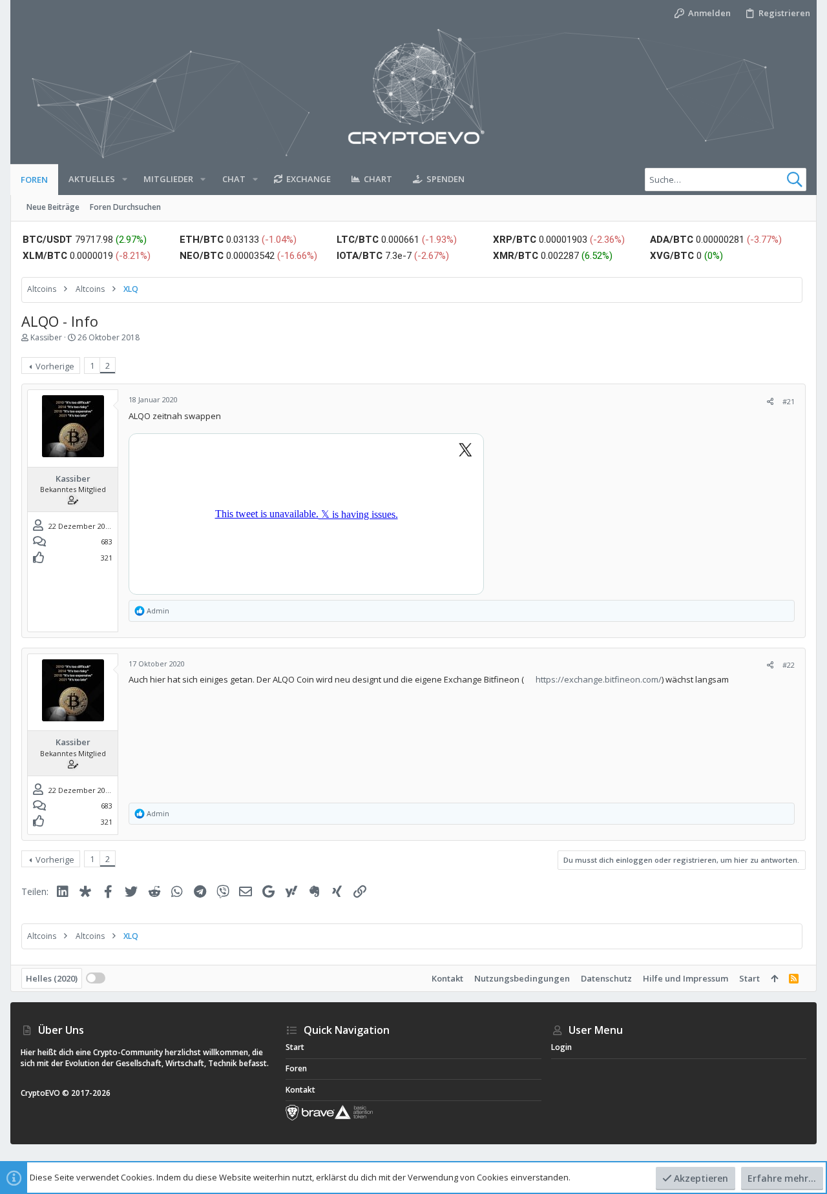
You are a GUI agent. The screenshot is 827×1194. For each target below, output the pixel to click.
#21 (788, 401)
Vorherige (55, 366)
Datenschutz (606, 978)
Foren (296, 1068)
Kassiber (46, 337)
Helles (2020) (52, 978)
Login (561, 1047)
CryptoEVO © (45, 1092)
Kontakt (447, 978)
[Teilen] (770, 401)
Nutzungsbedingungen (522, 978)
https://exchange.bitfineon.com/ (599, 679)
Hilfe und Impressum (685, 978)
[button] (124, 179)
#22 (788, 665)
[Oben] (774, 978)
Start (749, 978)
